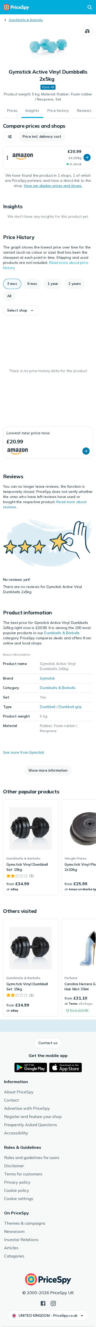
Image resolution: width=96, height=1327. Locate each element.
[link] (30, 847)
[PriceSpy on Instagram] (53, 1302)
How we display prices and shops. (53, 185)
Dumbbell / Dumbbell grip (60, 706)
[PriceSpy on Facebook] (43, 1302)
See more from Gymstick (23, 752)
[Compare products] (87, 31)
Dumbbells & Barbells (26, 20)
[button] (9, 137)
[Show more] (7, 157)
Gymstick (47, 678)
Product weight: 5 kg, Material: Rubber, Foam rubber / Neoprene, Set (48, 97)
